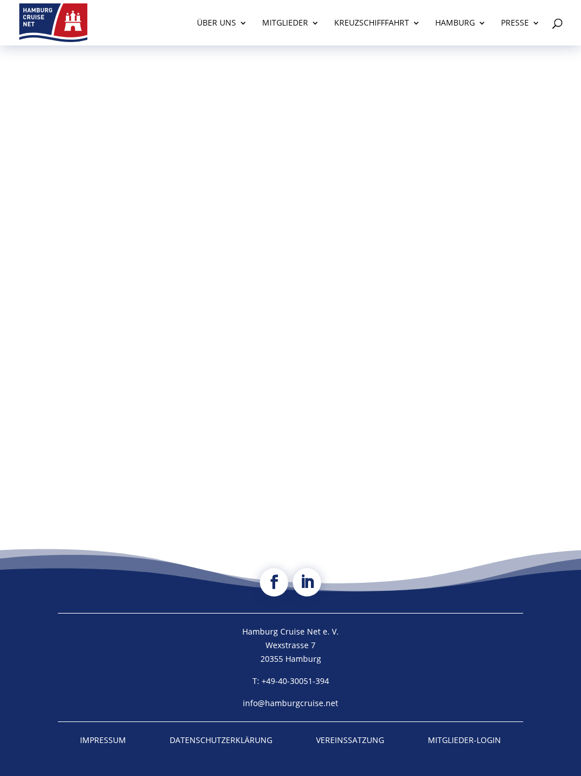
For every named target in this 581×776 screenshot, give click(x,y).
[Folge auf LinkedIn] (307, 582)
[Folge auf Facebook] (274, 582)
